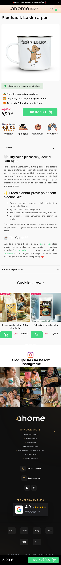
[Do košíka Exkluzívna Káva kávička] (37, 334)
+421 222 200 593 (34, 468)
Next (58, 312)
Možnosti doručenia (31, 434)
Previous (2, 312)
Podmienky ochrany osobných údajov (31, 450)
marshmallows (21, 250)
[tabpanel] (15, 315)
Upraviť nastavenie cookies (38, 555)
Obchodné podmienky (31, 446)
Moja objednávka (31, 458)
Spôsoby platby (31, 438)
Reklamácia (31, 442)
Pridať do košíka (40, 112)
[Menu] (4, 9)
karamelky (8, 253)
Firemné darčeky (31, 454)
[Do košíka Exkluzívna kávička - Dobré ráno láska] (6, 334)
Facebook (27, 488)
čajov (48, 243)
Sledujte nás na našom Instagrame (31, 361)
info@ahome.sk (34, 478)
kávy (41, 243)
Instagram (34, 488)
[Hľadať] (51, 9)
